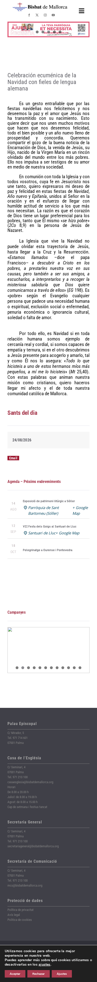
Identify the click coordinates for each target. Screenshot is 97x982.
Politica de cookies (19, 920)
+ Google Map (67, 532)
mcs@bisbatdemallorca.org (24, 885)
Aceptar (15, 974)
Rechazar (38, 974)
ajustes (44, 964)
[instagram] (45, 15)
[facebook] (29, 15)
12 (80, 667)
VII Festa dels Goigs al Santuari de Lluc (49, 526)
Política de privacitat (20, 910)
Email (13, 458)
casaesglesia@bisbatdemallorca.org (30, 782)
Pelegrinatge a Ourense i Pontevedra (47, 550)
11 (74, 667)
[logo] (40, 4)
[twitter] (37, 15)
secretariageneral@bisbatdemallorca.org (33, 846)
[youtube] (53, 15)
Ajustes (62, 974)
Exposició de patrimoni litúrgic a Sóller (49, 501)
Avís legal (13, 915)
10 (68, 667)
